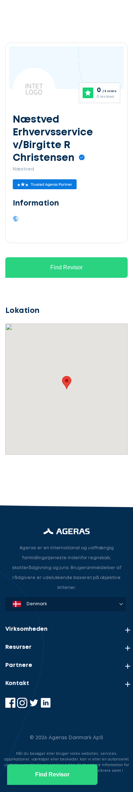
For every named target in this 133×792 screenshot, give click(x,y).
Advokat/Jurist (32, 475)
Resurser (18, 647)
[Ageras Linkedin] (45, 706)
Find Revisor (66, 267)
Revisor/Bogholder (37, 442)
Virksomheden (26, 629)
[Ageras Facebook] (11, 706)
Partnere (18, 665)
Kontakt (17, 683)
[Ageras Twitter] (34, 706)
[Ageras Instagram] (23, 706)
